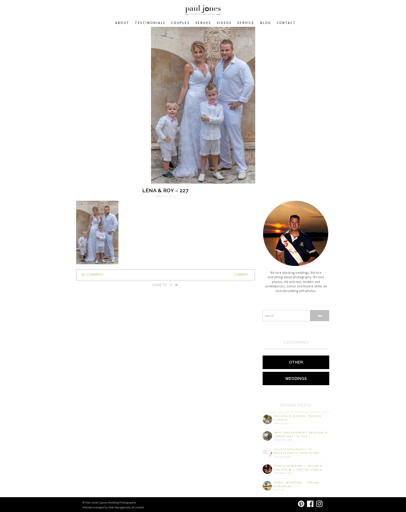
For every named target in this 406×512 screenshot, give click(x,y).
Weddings (296, 378)
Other (296, 362)
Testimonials (150, 23)
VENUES (203, 23)
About (122, 23)
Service (245, 23)
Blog (265, 23)
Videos (224, 23)
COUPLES (180, 23)
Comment (241, 275)
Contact (286, 23)
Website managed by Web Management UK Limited (113, 507)
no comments (92, 275)
